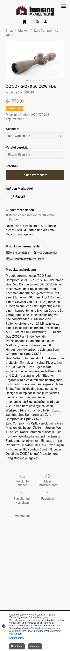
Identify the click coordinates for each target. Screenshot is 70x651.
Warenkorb (22, 516)
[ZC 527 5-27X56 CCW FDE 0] (35, 59)
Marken (23, 30)
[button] (37, 22)
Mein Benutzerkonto (48, 483)
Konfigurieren (16, 638)
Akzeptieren (17, 646)
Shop (9, 30)
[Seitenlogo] (35, 11)
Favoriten (47, 499)
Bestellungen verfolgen (22, 500)
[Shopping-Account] (45, 21)
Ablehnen (35, 646)
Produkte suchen (22, 483)
